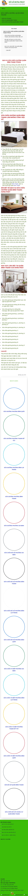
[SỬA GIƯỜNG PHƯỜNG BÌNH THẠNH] (14, 483)
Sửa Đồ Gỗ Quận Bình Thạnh (14, 785)
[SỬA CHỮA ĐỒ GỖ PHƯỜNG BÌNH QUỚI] (14, 626)
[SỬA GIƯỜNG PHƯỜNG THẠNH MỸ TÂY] (14, 425)
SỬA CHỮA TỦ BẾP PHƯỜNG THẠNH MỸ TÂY (14, 727)
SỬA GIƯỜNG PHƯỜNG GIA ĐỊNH (14, 525)
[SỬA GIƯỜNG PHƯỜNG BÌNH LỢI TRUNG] (14, 454)
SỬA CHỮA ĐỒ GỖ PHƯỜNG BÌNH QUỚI (14, 640)
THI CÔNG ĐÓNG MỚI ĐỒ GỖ (7, 829)
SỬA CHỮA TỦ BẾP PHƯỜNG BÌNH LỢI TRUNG (14, 698)
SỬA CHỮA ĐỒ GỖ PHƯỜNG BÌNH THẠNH (14, 582)
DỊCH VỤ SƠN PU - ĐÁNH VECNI (8, 835)
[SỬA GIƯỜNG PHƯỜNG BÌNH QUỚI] (14, 398)
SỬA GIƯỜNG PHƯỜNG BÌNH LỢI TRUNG (14, 468)
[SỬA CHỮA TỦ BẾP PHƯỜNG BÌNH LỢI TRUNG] (14, 684)
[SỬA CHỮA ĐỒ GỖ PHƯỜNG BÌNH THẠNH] (14, 568)
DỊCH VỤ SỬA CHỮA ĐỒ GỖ (7, 824)
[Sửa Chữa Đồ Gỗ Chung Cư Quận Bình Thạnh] (14, 799)
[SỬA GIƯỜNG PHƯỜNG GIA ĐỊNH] (14, 512)
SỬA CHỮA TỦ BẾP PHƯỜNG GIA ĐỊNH (14, 669)
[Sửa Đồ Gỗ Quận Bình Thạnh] (14, 772)
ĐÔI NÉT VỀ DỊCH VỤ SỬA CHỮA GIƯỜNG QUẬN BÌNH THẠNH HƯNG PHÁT (13, 41)
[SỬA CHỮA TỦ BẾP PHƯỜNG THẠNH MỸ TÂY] (14, 714)
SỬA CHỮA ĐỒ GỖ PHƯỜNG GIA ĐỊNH (14, 553)
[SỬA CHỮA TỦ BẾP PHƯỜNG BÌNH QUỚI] (14, 743)
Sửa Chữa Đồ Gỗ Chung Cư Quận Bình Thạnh (14, 813)
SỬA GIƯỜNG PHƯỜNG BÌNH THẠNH (14, 497)
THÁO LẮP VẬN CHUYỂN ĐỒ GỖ (8, 832)
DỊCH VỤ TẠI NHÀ (5, 839)
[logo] (14, 5)
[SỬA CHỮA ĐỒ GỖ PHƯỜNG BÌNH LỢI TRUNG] (14, 597)
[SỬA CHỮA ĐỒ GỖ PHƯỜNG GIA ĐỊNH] (14, 539)
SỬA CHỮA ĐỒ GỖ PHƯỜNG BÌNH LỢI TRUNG (14, 611)
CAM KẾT (8, 50)
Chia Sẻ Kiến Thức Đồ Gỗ (6, 826)
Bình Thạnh (15, 184)
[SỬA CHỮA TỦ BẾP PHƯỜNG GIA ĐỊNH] (14, 655)
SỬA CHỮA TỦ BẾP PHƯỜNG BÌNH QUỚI (14, 757)
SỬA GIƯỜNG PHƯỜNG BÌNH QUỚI (14, 411)
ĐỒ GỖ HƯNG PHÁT (6, 822)
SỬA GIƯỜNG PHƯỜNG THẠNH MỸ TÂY (14, 439)
